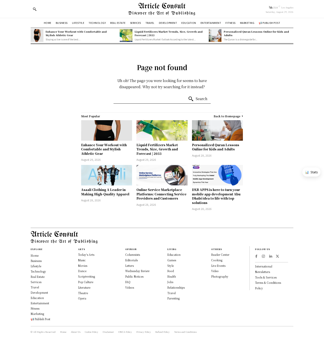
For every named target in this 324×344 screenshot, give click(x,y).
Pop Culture (85, 282)
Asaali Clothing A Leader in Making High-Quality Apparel (105, 191)
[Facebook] (256, 256)
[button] (35, 9)
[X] (277, 256)
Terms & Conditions (268, 282)
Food (170, 271)
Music (82, 260)
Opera (82, 298)
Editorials (131, 260)
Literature (84, 287)
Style (170, 265)
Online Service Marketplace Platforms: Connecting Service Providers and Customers (161, 193)
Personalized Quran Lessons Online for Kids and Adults (256, 33)
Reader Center (220, 254)
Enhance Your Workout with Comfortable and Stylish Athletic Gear (76, 33)
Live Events (218, 265)
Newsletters (262, 272)
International (263, 266)
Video (215, 271)
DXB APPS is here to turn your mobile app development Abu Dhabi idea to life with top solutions (216, 196)
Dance (82, 271)
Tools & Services (266, 277)
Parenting (173, 298)
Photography (219, 276)
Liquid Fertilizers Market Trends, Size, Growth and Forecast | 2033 (169, 33)
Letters (129, 265)
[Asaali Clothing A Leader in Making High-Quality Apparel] (106, 175)
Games (171, 260)
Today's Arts (86, 254)
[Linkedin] (270, 256)
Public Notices (134, 276)
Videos (129, 287)
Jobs (170, 282)
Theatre (83, 293)
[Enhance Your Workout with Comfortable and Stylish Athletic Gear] (37, 35)
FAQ (127, 282)
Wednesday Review (137, 271)
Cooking (216, 260)
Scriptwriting (86, 276)
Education (174, 254)
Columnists (132, 254)
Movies (82, 265)
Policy (259, 288)
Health (171, 276)
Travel (171, 293)
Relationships (176, 287)
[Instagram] (263, 256)
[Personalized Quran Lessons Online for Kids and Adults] (215, 35)
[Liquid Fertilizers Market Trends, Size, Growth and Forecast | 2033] (126, 35)
